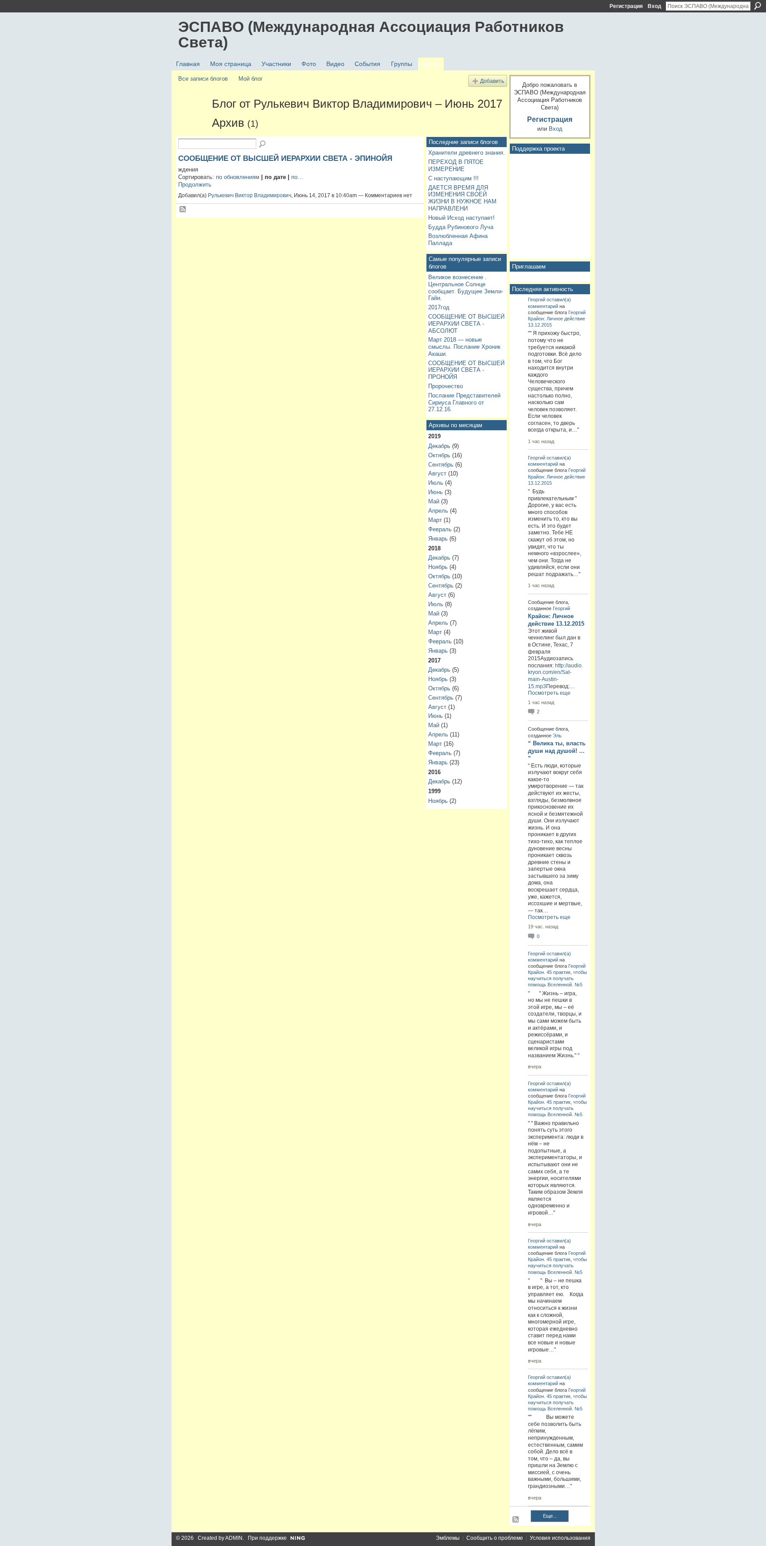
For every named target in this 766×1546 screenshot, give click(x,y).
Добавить (492, 81)
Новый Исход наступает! (461, 217)
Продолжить (194, 184)
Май (433, 501)
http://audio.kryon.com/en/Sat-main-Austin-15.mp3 (555, 675)
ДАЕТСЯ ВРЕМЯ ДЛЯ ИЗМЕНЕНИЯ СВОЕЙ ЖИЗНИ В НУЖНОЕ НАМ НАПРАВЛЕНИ (462, 198)
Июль (435, 482)
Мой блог (250, 78)
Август (437, 473)
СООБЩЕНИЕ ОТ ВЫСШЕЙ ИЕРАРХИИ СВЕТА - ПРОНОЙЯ (466, 370)
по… (297, 177)
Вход (654, 6)
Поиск (757, 6)
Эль (557, 735)
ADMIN (233, 1538)
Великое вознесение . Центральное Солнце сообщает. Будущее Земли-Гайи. (465, 287)
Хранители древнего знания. (466, 152)
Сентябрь (440, 464)
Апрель (438, 510)
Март (435, 520)
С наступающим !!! (453, 178)
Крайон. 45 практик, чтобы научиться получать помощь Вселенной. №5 (557, 978)
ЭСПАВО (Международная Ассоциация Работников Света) (371, 34)
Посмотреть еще (549, 693)
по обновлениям (237, 177)
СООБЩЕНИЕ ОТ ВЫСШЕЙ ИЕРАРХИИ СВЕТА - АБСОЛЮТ (466, 323)
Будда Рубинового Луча (460, 227)
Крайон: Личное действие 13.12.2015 (556, 620)
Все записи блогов (203, 78)
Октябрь (439, 455)
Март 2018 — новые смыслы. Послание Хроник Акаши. (464, 346)
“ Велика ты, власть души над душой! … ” (557, 751)
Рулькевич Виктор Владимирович (249, 195)
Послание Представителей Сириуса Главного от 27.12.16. (464, 402)
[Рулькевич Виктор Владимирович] (192, 119)
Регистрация (626, 6)
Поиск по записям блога (263, 144)
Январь (438, 538)
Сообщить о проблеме (494, 1538)
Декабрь (439, 446)
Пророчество (445, 386)
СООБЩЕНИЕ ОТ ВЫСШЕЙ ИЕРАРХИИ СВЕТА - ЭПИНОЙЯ (285, 158)
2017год (438, 307)
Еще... (550, 1516)
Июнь (435, 492)
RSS (183, 210)
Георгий (536, 299)
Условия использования (560, 1538)
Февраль (440, 529)
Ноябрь (438, 567)
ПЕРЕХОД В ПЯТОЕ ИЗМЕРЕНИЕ (456, 165)
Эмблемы (448, 1538)
